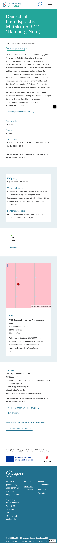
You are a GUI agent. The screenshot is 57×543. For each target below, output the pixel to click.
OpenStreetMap (37, 306)
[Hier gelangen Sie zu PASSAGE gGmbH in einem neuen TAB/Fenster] (15, 477)
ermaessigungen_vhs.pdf (20, 428)
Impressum (28, 486)
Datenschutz (29, 490)
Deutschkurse (16, 43)
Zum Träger (13, 413)
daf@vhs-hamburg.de (20, 387)
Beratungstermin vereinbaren (20, 112)
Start (8, 43)
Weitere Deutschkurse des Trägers (22, 408)
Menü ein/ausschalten (50, 4)
